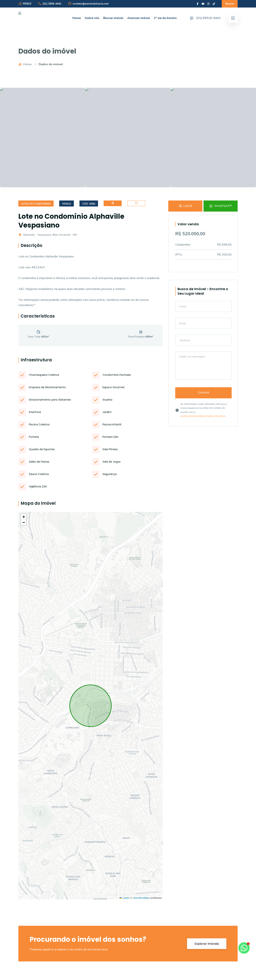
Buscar (229, 3)
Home (76, 18)
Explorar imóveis (207, 943)
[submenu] (233, 18)
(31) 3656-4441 (52, 3)
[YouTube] (203, 3)
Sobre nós (92, 18)
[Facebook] (197, 3)
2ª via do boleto (165, 18)
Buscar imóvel (113, 18)
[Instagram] (208, 3)
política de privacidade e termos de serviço (203, 416)
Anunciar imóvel (138, 18)
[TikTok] (214, 3)
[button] (23, 517)
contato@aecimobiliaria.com (91, 3)
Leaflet (125, 897)
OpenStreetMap (141, 897)
